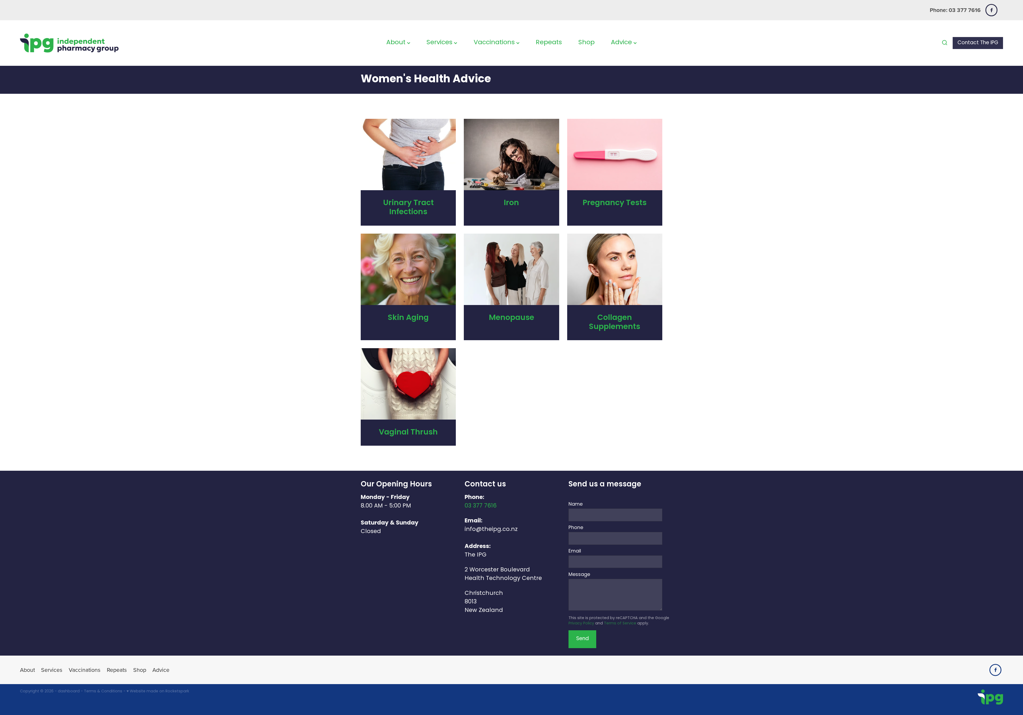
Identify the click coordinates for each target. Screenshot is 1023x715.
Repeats (549, 43)
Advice (622, 43)
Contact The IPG (977, 43)
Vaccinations (495, 43)
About (396, 43)
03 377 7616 (481, 506)
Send (582, 639)
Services (440, 43)
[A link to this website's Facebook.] (991, 10)
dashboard (69, 691)
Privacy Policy (581, 623)
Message (579, 574)
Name (576, 504)
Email (575, 551)
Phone (576, 528)
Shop (586, 43)
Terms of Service (620, 623)
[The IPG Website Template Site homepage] (118, 43)
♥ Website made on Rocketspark (158, 691)
